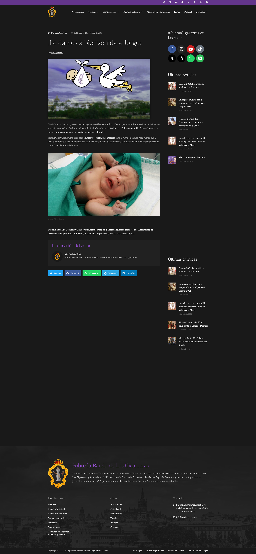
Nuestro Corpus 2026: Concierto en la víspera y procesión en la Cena (191, 122)
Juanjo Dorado (102, 551)
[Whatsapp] (201, 2)
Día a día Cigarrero (59, 33)
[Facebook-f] (164, 2)
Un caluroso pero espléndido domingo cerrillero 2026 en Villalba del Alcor (192, 141)
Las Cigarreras (57, 53)
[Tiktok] (182, 2)
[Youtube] (176, 2)
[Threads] (195, 2)
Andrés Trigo (89, 551)
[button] (93, 12)
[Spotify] (207, 2)
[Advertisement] (188, 215)
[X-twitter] (188, 2)
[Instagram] (170, 2)
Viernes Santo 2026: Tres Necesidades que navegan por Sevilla (193, 341)
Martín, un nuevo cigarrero (192, 157)
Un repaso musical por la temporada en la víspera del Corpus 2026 (192, 103)
